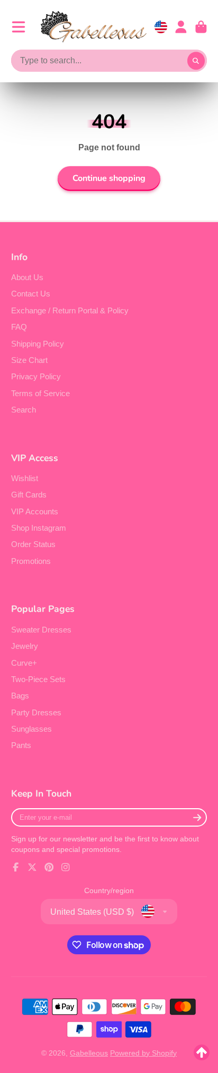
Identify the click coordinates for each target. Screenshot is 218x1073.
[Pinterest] (49, 867)
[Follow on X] (32, 867)
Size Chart (29, 360)
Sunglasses (31, 728)
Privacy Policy (36, 376)
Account (181, 27)
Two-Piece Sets (38, 679)
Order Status (33, 544)
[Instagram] (65, 867)
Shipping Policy (37, 343)
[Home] (94, 26)
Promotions (31, 561)
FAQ (19, 326)
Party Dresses (36, 712)
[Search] (196, 61)
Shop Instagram (38, 527)
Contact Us (30, 293)
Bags (20, 695)
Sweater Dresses (41, 629)
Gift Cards (29, 494)
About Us (27, 277)
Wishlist (24, 478)
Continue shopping (109, 178)
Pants (21, 745)
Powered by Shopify (143, 1053)
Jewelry (24, 645)
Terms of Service (40, 393)
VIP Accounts (34, 511)
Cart (201, 27)
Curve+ (24, 662)
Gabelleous (89, 1053)
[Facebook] (16, 867)
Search (23, 409)
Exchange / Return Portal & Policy (70, 310)
